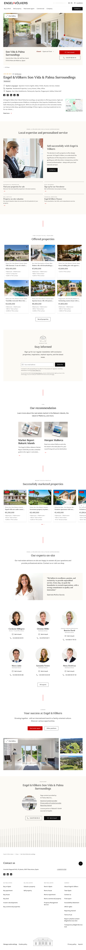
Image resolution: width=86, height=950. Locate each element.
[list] (43, 439)
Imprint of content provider (48, 801)
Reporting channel (46, 805)
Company (49, 8)
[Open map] (74, 105)
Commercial (40, 8)
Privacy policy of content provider (50, 803)
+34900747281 (61, 869)
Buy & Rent (7, 8)
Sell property (17, 8)
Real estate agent (29, 8)
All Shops (7, 67)
